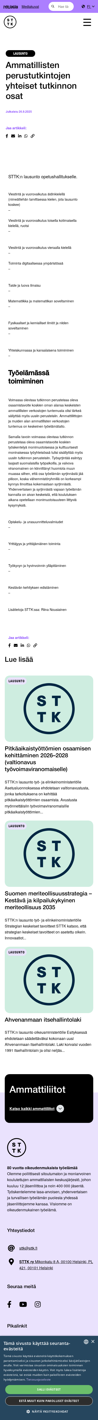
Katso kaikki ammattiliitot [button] (32, 1108)
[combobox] (61, 6)
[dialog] (49, 1378)
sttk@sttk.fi (28, 1248)
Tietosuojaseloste (38, 1379)
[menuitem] (90, 6)
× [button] (92, 1341)
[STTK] (35, 21)
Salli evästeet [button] (49, 1389)
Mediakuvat (30, 6)
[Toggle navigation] (87, 22)
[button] (49, 1412)
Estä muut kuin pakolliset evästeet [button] (49, 1401)
